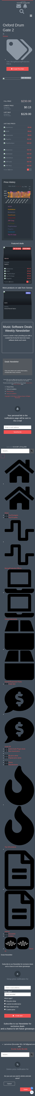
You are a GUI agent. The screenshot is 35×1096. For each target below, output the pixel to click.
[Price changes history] (28, 258)
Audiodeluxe (11, 209)
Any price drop (11, 1001)
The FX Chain (7, 109)
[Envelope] (18, 6)
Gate (8, 61)
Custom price (10, 1009)
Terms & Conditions (11, 389)
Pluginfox (10, 229)
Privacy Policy (29, 382)
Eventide (6, 262)
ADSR (10, 206)
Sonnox (5, 36)
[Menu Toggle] (2, 456)
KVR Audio (11, 223)
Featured (26, 248)
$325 (5, 303)
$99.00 (6, 258)
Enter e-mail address (12, 427)
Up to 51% (17, 248)
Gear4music (11, 215)
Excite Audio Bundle (19, 1049)
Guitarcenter (11, 218)
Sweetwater (11, 232)
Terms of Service (17, 384)
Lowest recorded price (13, 1004)
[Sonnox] (3, 34)
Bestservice (11, 212)
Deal (28, 293)
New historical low (12, 1007)
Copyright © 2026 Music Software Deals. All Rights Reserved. (17, 397)
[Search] (31, 451)
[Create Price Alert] (30, 258)
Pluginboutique (12, 226)
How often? (8, 991)
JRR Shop (11, 220)
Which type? (8, 998)
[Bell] (25, 6)
